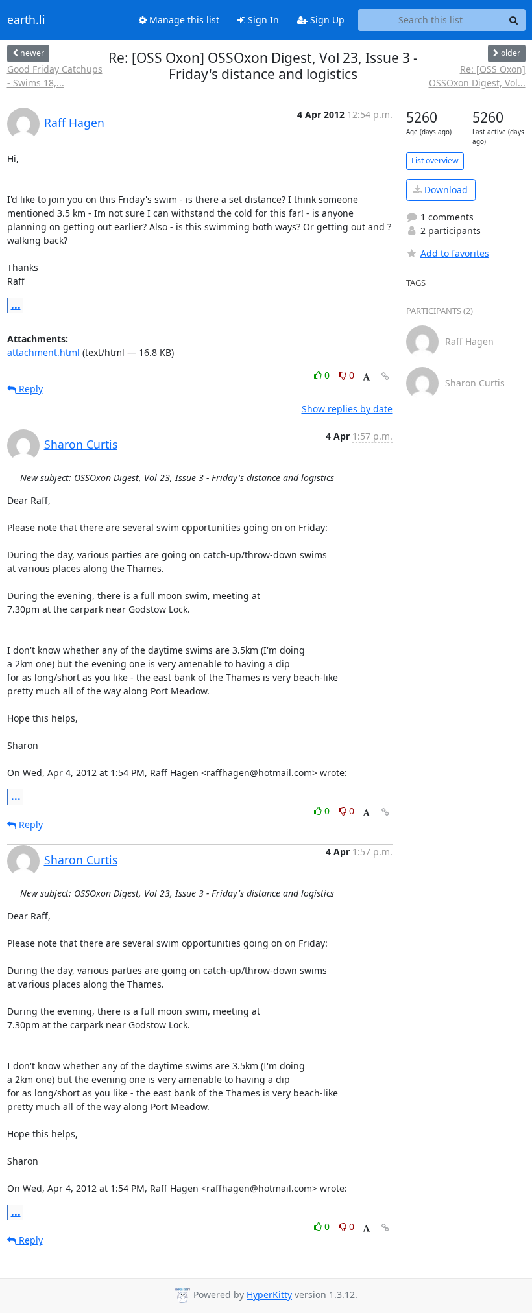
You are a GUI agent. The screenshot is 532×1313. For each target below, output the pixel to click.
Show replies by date (347, 409)
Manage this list (183, 20)
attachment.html (43, 352)
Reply (29, 389)
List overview (435, 160)
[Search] (514, 20)
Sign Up (326, 20)
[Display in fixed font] (366, 377)
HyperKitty (269, 1295)
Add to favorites (454, 253)
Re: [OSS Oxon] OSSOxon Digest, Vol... (477, 76)
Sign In (262, 20)
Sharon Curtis (80, 444)
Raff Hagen (74, 122)
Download (445, 189)
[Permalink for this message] (385, 376)
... (16, 305)
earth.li (26, 20)
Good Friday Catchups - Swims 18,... (55, 76)
